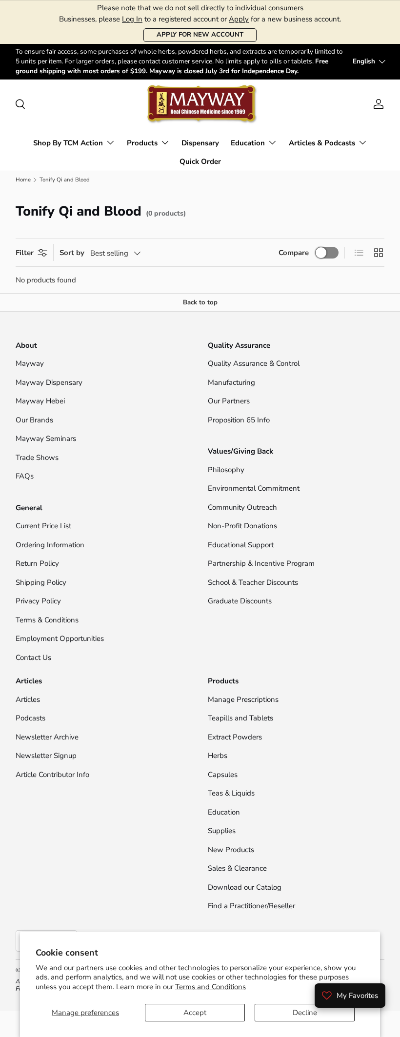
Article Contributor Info (52, 774)
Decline (305, 1012)
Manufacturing (231, 382)
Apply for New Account (200, 34)
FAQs (25, 476)
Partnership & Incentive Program (261, 563)
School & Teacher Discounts (253, 582)
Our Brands (34, 420)
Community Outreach (242, 507)
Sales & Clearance (237, 868)
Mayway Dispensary (49, 382)
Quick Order (200, 161)
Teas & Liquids (231, 793)
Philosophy (226, 470)
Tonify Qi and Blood (65, 179)
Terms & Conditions (47, 620)
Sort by (72, 253)
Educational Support (241, 545)
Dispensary (200, 143)
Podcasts (30, 718)
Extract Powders (235, 737)
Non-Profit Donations (242, 526)
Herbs (217, 755)
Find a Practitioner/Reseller (251, 906)
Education (224, 812)
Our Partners (229, 401)
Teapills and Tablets (240, 718)
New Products (231, 850)
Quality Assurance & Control (254, 363)
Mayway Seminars (46, 438)
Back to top (200, 302)
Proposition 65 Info (239, 420)
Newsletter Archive (47, 737)
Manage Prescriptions (243, 699)
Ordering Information (50, 545)
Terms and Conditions (210, 987)
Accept (194, 1012)
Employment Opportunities (60, 638)
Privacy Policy (38, 601)
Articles (28, 699)
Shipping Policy (41, 582)
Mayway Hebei (40, 401)
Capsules (223, 774)
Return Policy (37, 563)
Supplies (222, 831)
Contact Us (34, 657)
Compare (294, 253)
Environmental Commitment (254, 488)
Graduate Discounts (240, 601)
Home (23, 179)
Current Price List (43, 526)
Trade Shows (37, 457)
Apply (239, 19)
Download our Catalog (244, 887)
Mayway (30, 363)
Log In (132, 19)
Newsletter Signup (46, 755)
